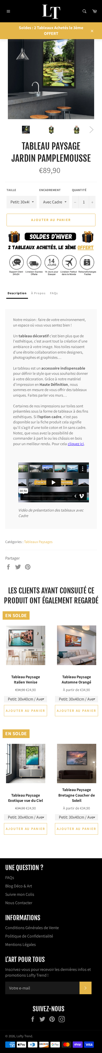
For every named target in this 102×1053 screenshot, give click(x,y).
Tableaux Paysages (38, 541)
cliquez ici (76, 443)
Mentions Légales (20, 944)
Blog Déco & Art (18, 886)
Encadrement (50, 190)
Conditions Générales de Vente (32, 927)
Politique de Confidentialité (29, 936)
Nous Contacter (18, 902)
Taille (11, 190)
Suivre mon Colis (19, 894)
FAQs (9, 877)
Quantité (79, 190)
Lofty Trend (24, 1036)
